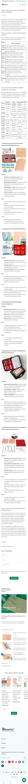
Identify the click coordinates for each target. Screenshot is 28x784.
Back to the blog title (8, 546)
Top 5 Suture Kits (16, 92)
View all (14, 713)
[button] (20, 4)
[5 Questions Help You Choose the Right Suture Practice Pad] (6, 656)
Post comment (14, 578)
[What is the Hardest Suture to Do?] (6, 636)
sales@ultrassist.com (21, 1)
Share (4, 542)
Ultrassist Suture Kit (15, 515)
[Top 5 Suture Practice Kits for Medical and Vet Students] (14, 603)
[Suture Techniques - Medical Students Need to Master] (6, 646)
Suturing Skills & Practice (5, 665)
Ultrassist (3, 619)
